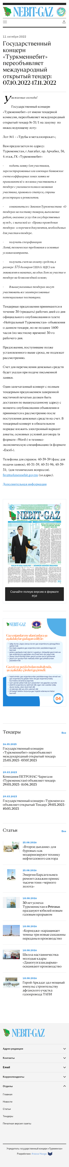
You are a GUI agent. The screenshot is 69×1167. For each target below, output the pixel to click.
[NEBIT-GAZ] (24, 1033)
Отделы (8, 1086)
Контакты (9, 1057)
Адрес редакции (13, 1048)
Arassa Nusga (39, 1153)
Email (6, 1067)
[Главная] (28, 12)
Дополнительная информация (25, 484)
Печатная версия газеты (17, 1123)
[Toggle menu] (5, 22)
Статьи (7, 1108)
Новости (7, 1101)
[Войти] (64, 22)
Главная (7, 1094)
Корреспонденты (13, 1076)
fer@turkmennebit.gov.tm (20, 475)
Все (64, 732)
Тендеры (8, 1116)
